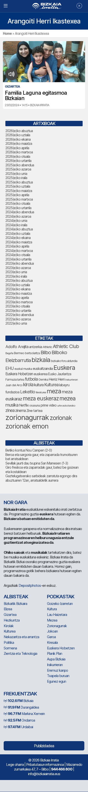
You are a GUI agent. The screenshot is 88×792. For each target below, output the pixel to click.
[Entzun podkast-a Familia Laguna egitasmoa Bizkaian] (11, 74)
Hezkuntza (12, 620)
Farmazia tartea (14, 379)
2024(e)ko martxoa (19, 251)
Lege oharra (15, 764)
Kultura (52, 609)
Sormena (10, 648)
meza (54, 391)
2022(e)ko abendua (19, 315)
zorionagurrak (27, 417)
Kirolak (8, 625)
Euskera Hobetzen (19, 374)
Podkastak (60, 597)
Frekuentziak (20, 694)
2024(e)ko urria (16, 220)
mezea (67, 398)
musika (11, 404)
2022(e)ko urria (16, 323)
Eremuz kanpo (57, 670)
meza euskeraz (41, 398)
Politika (9, 642)
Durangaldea (23, 707)
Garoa (51, 636)
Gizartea (10, 614)
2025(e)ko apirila (17, 195)
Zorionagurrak (57, 625)
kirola (28, 384)
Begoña (9, 353)
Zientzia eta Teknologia (20, 653)
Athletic (47, 347)
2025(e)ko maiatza (18, 191)
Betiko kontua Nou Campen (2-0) (28, 450)
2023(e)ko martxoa (19, 302)
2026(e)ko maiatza (18, 143)
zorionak (61, 417)
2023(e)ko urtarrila (18, 310)
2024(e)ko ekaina (18, 238)
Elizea (8, 609)
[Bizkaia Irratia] (44, 6)
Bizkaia (20, 700)
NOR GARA (15, 502)
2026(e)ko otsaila (17, 156)
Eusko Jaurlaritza (59, 374)
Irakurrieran (71, 379)
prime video (48, 405)
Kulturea (51, 384)
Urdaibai (20, 726)
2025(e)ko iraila (16, 178)
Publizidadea (44, 745)
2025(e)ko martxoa (19, 199)
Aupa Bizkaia (56, 659)
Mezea (52, 620)
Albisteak (16, 597)
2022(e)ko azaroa (18, 319)
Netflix (24, 405)
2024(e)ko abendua (19, 212)
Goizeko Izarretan (60, 603)
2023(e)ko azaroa (18, 268)
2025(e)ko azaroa (18, 169)
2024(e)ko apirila (17, 246)
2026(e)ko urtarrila (18, 160)
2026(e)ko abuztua (19, 131)
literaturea (41, 392)
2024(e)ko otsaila (17, 255)
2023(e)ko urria (16, 272)
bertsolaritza (32, 353)
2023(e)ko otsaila (17, 306)
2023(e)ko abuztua (19, 280)
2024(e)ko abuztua (19, 229)
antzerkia (35, 347)
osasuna (34, 405)
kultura (39, 385)
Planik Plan (54, 653)
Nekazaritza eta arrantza (21, 636)
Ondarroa (21, 720)
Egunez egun (56, 681)
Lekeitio (27, 391)
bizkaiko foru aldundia (64, 361)
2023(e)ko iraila (16, 276)
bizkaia (41, 359)
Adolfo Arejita (16, 346)
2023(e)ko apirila (17, 297)
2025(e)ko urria (16, 173)
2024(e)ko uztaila (17, 233)
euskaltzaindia (43, 368)
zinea (9, 410)
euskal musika (23, 369)
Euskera (64, 367)
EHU (9, 368)
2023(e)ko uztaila (17, 285)
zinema (20, 410)
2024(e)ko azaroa (18, 216)
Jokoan (52, 631)
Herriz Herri (57, 379)
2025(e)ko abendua (19, 165)
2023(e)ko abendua (19, 263)
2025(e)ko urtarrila (18, 208)
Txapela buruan (58, 675)
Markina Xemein (26, 713)
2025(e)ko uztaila (17, 186)
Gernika (43, 379)
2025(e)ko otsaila (17, 203)
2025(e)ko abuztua (19, 182)
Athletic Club (66, 346)
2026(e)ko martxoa (19, 152)
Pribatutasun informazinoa (45, 764)
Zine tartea (34, 410)
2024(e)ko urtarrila (18, 259)
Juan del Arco (13, 385)
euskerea (40, 374)
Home (7, 33)
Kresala (52, 642)
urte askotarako (66, 405)
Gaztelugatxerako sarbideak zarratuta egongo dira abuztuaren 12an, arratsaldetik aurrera (41, 478)
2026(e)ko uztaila (17, 135)
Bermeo (19, 353)
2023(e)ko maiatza (18, 293)
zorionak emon (26, 426)
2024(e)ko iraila (16, 225)
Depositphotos (30, 585)
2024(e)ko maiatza (18, 242)
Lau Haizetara (57, 614)
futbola (31, 379)
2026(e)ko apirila (17, 148)
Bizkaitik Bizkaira (15, 603)
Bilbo (46, 352)
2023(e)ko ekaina (17, 289)
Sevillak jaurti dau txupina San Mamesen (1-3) (36, 463)
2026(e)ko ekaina (18, 139)
